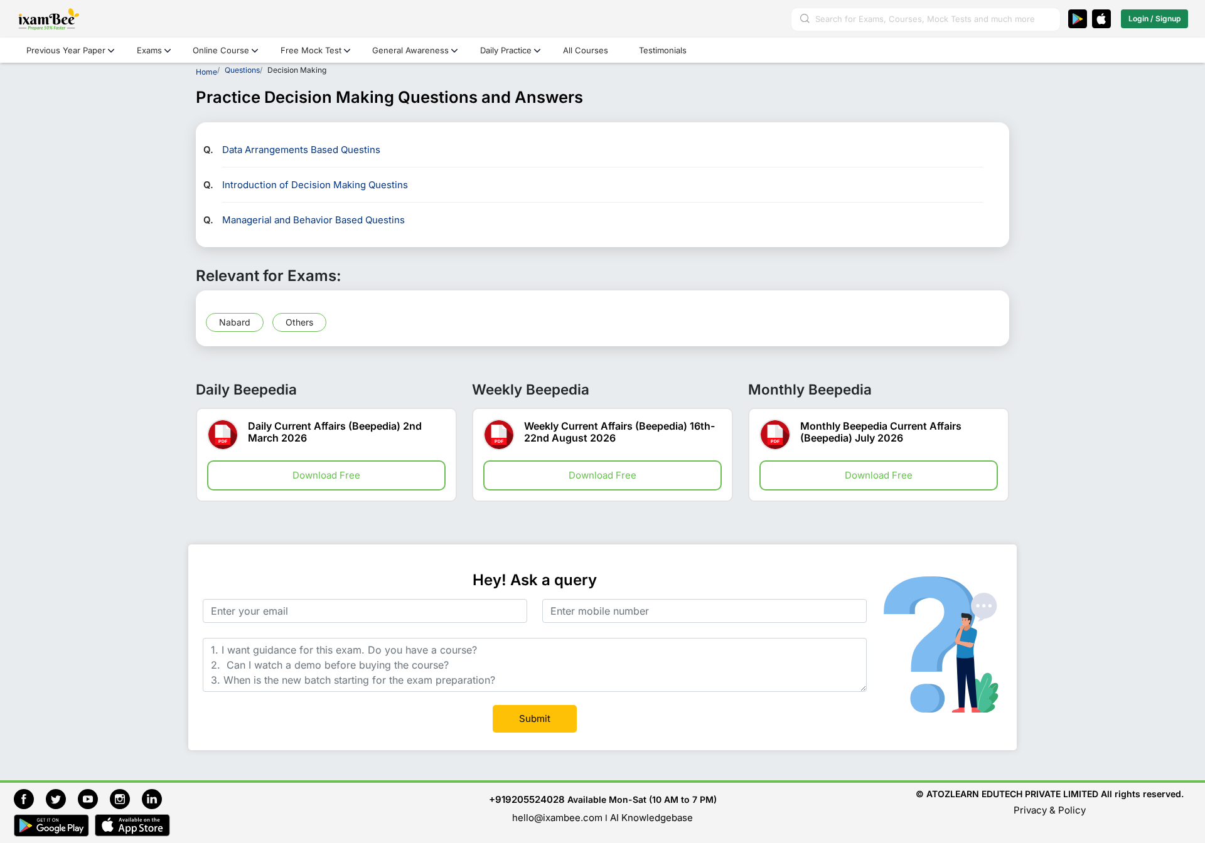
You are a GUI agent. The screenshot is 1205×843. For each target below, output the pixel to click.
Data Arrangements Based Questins (301, 150)
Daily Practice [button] (506, 50)
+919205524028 (527, 799)
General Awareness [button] (410, 50)
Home (206, 72)
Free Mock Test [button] (311, 50)
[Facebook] (30, 797)
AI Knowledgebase (651, 818)
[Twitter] (62, 797)
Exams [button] (149, 50)
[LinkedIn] (155, 797)
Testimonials (663, 50)
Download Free (326, 475)
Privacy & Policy (1050, 810)
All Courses (585, 50)
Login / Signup (1154, 18)
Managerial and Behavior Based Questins (313, 220)
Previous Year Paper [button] (65, 50)
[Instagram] (126, 797)
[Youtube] (94, 797)
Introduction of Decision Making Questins (315, 185)
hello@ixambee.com (557, 818)
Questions (242, 70)
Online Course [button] (221, 50)
